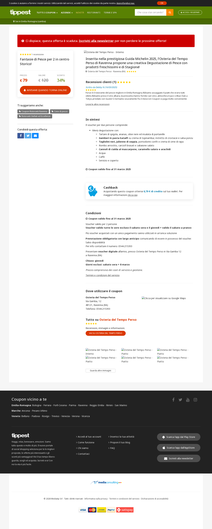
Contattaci (83, 453)
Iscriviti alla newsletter (96, 41)
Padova (36, 416)
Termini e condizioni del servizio (103, 275)
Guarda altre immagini (100, 370)
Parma (72, 405)
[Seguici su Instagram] (197, 399)
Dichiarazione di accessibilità (154, 498)
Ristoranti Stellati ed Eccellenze (36, 116)
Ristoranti (93, 12)
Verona (76, 416)
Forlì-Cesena (60, 405)
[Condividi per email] (35, 135)
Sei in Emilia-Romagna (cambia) (30, 21)
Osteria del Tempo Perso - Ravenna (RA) (106, 71)
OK (161, 3)
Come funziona (86, 442)
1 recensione (37, 54)
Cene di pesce (61, 111)
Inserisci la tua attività (122, 436)
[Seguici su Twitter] (182, 399)
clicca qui (132, 195)
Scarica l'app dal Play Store (180, 436)
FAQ (112, 448)
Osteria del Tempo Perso (118, 320)
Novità (80, 12)
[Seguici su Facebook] (175, 399)
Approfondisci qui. (125, 3)
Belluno (25, 416)
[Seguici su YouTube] (189, 399)
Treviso (55, 416)
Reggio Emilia (97, 405)
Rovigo (45, 416)
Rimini (109, 405)
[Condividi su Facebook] (20, 135)
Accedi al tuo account (89, 436)
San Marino (121, 405)
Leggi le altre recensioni (97, 104)
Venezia (65, 416)
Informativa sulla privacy (95, 498)
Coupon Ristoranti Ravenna (34, 111)
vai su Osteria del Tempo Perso (105, 333)
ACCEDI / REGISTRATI (191, 12)
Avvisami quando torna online (47, 90)
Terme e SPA (110, 12)
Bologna (36, 405)
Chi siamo (83, 448)
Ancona (26, 410)
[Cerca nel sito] (169, 12)
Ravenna (82, 405)
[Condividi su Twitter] (28, 135)
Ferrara (47, 405)
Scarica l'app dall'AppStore (181, 447)
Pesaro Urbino (39, 410)
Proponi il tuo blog (120, 442)
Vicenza (86, 416)
